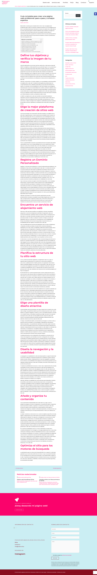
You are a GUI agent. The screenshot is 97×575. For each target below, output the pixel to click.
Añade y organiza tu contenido (28, 50)
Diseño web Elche (24, 22)
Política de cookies (61, 572)
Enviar (55, 558)
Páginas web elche (69, 68)
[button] (95, 13)
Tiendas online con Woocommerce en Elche (49, 480)
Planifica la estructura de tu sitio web (29, 46)
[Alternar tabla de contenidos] (40, 40)
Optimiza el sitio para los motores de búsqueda (31, 51)
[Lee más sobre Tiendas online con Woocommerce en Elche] (49, 477)
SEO (66, 76)
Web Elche (67, 81)
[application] (60, 3)
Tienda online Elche (43, 483)
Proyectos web (68, 74)
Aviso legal (43, 572)
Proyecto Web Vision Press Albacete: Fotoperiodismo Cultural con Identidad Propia (71, 50)
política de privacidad (66, 555)
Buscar (66, 13)
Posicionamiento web (70, 70)
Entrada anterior (19, 468)
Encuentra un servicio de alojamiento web (30, 45)
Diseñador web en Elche (70, 62)
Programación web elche (30, 481)
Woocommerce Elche (46, 484)
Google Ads (67, 66)
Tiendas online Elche (52, 483)
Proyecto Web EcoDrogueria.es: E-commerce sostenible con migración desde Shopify (72, 44)
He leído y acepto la (62, 555)
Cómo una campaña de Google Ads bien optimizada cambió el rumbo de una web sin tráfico (72, 33)
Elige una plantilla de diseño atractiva (29, 47)
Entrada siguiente (57, 468)
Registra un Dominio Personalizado (28, 43)
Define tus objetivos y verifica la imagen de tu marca (32, 41)
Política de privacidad (51, 572)
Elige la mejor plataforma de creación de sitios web (32, 42)
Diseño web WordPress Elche (25, 479)
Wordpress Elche (23, 482)
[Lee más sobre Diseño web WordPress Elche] (24, 477)
